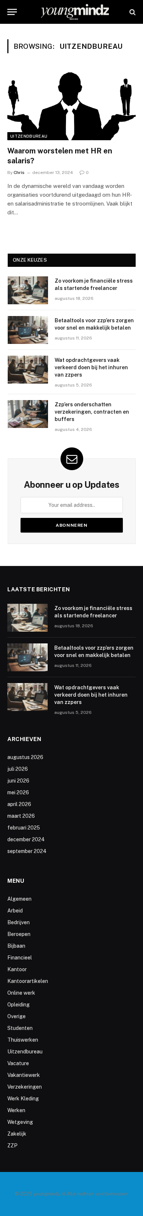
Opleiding (18, 1005)
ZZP (12, 1145)
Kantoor (17, 969)
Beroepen (18, 934)
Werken (16, 1110)
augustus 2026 (25, 757)
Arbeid (15, 911)
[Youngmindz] (75, 12)
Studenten (20, 1028)
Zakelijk (16, 1134)
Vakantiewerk (23, 1075)
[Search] (132, 12)
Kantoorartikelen (27, 981)
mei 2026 (18, 792)
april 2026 (19, 804)
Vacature (18, 1063)
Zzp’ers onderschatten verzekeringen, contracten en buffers (92, 412)
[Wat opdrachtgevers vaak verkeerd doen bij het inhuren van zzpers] (28, 370)
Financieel (19, 958)
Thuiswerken (22, 1040)
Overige (16, 1016)
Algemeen (19, 899)
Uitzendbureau (28, 136)
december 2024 (26, 839)
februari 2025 (23, 828)
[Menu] (12, 12)
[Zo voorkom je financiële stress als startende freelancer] (28, 290)
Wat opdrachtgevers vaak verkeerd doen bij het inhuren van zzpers (91, 367)
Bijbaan (16, 946)
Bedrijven (18, 922)
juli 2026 (17, 769)
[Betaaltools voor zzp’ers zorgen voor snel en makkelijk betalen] (28, 330)
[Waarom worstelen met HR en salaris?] (71, 104)
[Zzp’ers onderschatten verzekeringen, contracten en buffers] (28, 414)
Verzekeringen (24, 1087)
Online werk (21, 993)
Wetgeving (20, 1122)
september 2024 (27, 851)
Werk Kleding (23, 1098)
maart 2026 (21, 816)
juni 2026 (18, 781)
